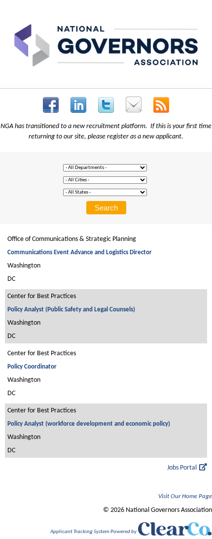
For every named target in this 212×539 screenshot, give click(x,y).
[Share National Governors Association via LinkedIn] (78, 105)
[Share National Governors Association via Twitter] (106, 105)
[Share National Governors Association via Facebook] (51, 105)
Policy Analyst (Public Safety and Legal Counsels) (71, 309)
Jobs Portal (182, 468)
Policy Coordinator (32, 367)
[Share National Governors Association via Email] (133, 104)
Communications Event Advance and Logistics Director (79, 252)
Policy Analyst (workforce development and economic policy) (88, 424)
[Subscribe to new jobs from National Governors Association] (161, 105)
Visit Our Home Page (185, 497)
